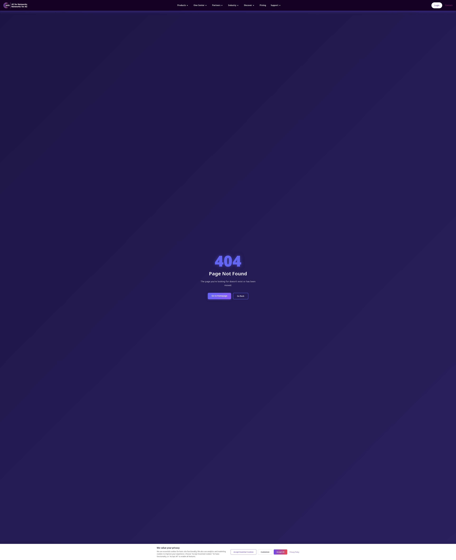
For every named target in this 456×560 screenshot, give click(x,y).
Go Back (240, 296)
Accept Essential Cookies (243, 552)
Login (436, 5)
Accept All (280, 552)
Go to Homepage (219, 295)
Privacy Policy (294, 552)
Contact (449, 5)
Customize (265, 552)
